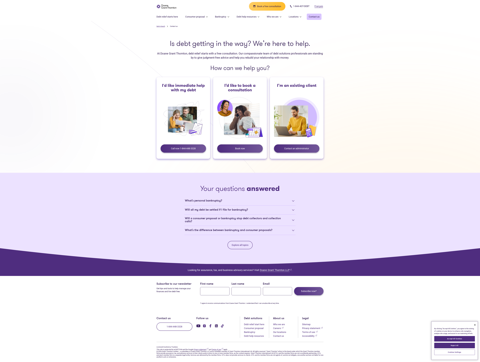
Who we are (279, 324)
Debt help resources (254, 336)
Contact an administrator (296, 148)
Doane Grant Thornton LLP (276, 270)
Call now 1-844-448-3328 (183, 148)
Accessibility (309, 336)
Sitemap (306, 324)
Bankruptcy (249, 332)
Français (318, 6)
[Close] (475, 325)
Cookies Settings (454, 352)
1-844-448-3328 (174, 326)
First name (206, 284)
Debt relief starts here (167, 16)
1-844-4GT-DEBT (301, 6)
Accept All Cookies (454, 339)
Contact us (314, 16)
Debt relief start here (254, 324)
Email (266, 284)
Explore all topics (240, 245)
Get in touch (160, 26)
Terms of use (310, 332)
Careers (278, 328)
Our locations (279, 332)
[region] (454, 340)
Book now (240, 148)
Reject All (454, 345)
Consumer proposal (254, 328)
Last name (238, 284)
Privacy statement (312, 328)
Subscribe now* (309, 291)
